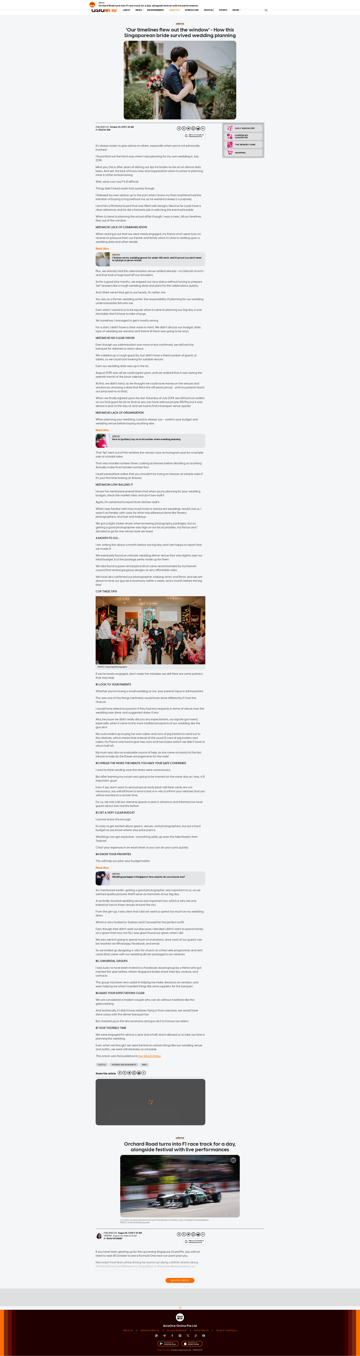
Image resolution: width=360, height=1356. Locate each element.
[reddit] (198, 128)
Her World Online (149, 1056)
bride (144, 1065)
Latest (126, 10)
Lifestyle (174, 10)
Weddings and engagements (124, 1065)
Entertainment (155, 10)
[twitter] (183, 128)
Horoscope (192, 10)
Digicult (209, 10)
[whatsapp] (193, 128)
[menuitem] (126, 10)
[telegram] (188, 128)
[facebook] (179, 128)
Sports (223, 10)
